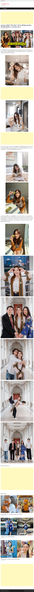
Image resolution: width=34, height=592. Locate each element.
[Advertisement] (17, 18)
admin (6, 28)
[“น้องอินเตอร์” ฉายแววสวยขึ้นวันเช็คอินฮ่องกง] (17, 535)
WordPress (28, 590)
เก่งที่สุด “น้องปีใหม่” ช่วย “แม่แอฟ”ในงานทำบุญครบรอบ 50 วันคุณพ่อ (11, 514)
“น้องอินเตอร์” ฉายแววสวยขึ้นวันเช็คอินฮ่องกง (8, 536)
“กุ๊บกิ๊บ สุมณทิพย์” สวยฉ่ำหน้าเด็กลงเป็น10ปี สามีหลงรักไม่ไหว (10, 559)
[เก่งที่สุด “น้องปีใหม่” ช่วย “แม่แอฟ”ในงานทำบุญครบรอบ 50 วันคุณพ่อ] (17, 513)
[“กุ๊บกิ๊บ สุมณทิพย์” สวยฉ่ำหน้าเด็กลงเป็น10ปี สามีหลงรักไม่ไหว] (17, 557)
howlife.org (5, 4)
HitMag (32, 590)
